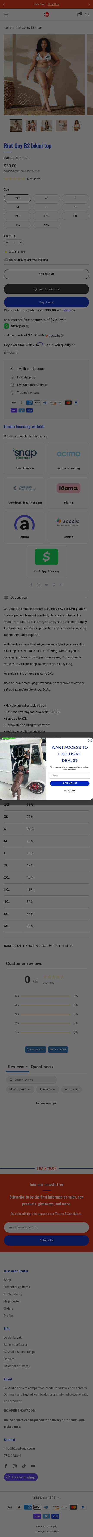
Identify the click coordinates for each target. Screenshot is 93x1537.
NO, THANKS (69, 790)
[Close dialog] (90, 740)
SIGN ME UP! (70, 783)
